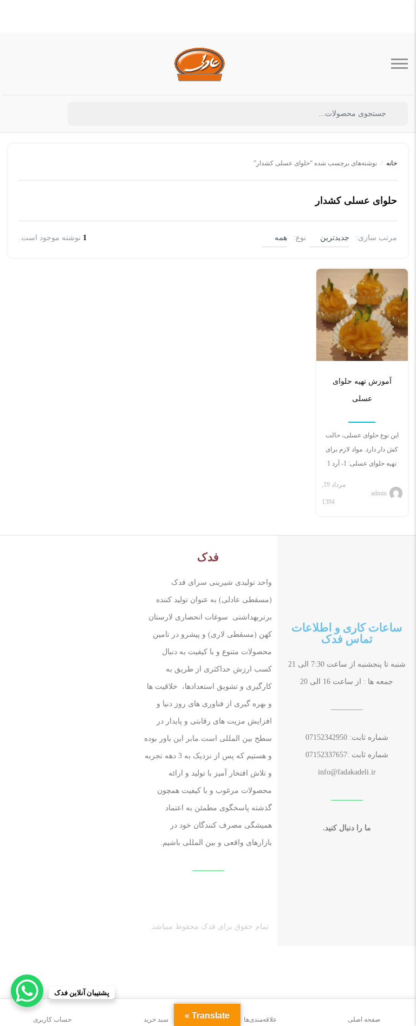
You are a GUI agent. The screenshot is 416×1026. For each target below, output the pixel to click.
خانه (391, 163)
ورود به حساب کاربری (46, 114)
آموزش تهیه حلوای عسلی (362, 390)
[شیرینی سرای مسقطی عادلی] (200, 63)
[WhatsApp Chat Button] (27, 991)
